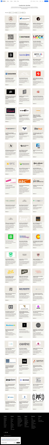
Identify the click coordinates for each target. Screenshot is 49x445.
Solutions (5, 422)
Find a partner (33, 428)
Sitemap (25, 425)
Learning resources (26, 426)
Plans (11, 428)
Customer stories (33, 420)
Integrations (5, 420)
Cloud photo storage (20, 420)
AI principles (25, 424)
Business (12, 420)
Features (5, 421)
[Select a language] (31, 1)
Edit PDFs (19, 423)
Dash (11, 422)
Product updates (12, 429)
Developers (32, 422)
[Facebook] (5, 432)
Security (5, 423)
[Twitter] (4, 432)
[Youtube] (7, 432)
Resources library (33, 421)
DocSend (12, 423)
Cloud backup (19, 422)
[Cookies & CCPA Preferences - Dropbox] (11, 440)
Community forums (33, 423)
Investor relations (40, 420)
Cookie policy (26, 421)
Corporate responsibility (41, 421)
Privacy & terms (26, 420)
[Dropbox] (3, 1)
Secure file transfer (20, 421)
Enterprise (12, 421)
